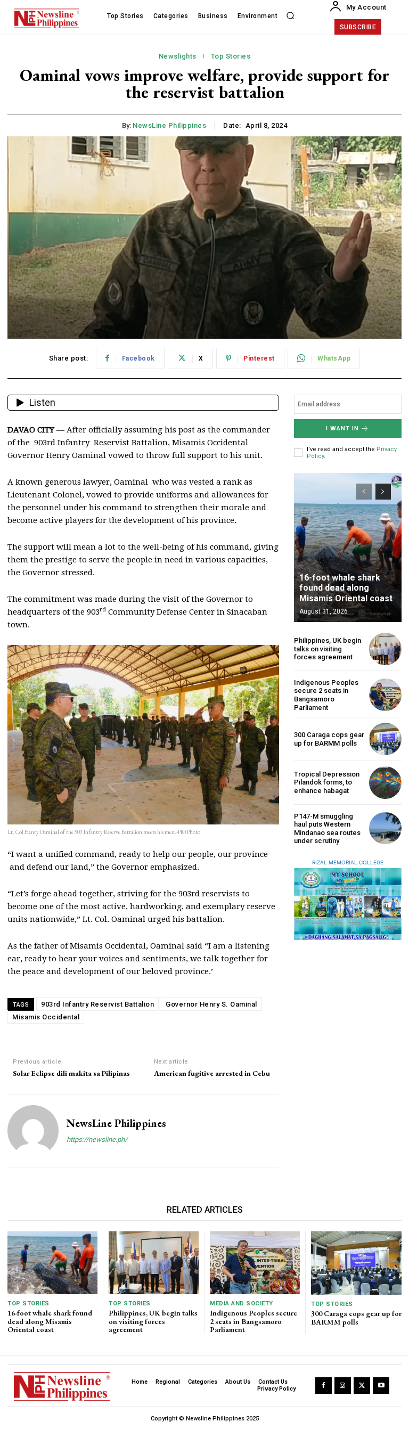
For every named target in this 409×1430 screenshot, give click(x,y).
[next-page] (383, 492)
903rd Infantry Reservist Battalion (97, 1004)
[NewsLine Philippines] (33, 1130)
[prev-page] (364, 492)
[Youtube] (381, 1385)
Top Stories (231, 56)
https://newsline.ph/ (97, 1139)
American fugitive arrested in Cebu (212, 1073)
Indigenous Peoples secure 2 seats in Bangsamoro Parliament (326, 695)
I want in (342, 428)
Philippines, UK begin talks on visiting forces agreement (327, 648)
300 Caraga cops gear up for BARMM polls (329, 739)
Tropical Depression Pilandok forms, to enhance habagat (326, 782)
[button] (290, 16)
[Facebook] (323, 1385)
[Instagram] (342, 1385)
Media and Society (241, 1303)
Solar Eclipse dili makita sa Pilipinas (71, 1073)
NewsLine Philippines (169, 125)
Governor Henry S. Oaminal (211, 1004)
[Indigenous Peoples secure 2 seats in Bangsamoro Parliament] (385, 695)
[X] (362, 1385)
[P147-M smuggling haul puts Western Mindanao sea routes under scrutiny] (385, 828)
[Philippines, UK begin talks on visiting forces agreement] (385, 649)
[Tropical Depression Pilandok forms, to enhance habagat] (385, 782)
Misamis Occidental (45, 1017)
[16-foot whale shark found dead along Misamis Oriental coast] (348, 547)
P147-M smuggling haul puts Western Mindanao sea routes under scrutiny (327, 828)
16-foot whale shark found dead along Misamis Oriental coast (345, 588)
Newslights (178, 56)
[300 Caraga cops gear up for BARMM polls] (385, 739)
